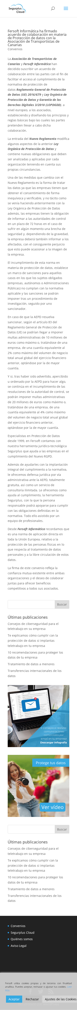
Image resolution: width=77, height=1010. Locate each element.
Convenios (15, 49)
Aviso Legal (19, 946)
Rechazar (32, 999)
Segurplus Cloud (22, 932)
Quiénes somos (22, 939)
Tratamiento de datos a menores (31, 664)
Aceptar (14, 999)
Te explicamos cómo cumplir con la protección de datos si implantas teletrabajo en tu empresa (33, 640)
